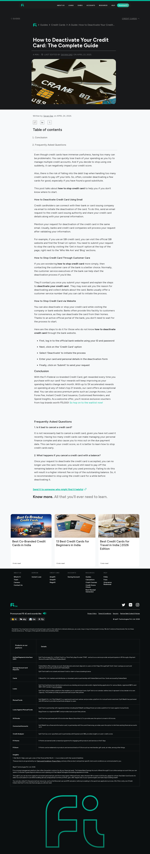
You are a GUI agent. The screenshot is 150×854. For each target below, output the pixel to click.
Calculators (90, 580)
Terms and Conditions (44, 761)
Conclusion (41, 137)
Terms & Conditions (104, 613)
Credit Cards (58, 24)
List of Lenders (57, 687)
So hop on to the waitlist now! (87, 402)
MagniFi (53, 582)
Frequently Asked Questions (50, 144)
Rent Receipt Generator (91, 591)
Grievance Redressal (108, 583)
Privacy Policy (92, 613)
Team (16, 580)
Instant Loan (36, 577)
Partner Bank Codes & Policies (130, 613)
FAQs (106, 577)
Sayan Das (48, 116)
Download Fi (123, 5)
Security (115, 613)
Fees (105, 580)
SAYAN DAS (67, 54)
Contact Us (18, 585)
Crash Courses (91, 582)
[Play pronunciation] (44, 613)
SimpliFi (53, 580)
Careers (17, 582)
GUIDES (16, 19)
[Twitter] (123, 605)
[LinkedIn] (130, 605)
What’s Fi (17, 577)
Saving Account (74, 577)
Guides (44, 24)
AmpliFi (52, 577)
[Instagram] (137, 605)
